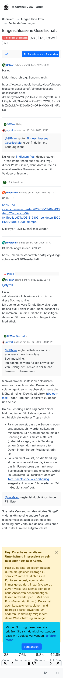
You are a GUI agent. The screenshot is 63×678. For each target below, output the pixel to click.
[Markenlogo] (6, 7)
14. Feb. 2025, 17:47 (40, 242)
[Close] (56, 552)
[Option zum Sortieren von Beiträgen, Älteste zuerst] (7, 54)
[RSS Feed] (5, 43)
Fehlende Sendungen (16, 37)
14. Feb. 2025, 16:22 (43, 192)
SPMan (10, 65)
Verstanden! (31, 646)
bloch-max (12, 192)
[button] (5, 673)
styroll (9, 130)
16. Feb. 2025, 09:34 (38, 341)
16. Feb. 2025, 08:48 (38, 279)
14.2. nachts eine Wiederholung (28, 479)
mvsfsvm (11, 242)
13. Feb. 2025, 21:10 (37, 130)
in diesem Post (25, 156)
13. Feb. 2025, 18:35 (38, 65)
